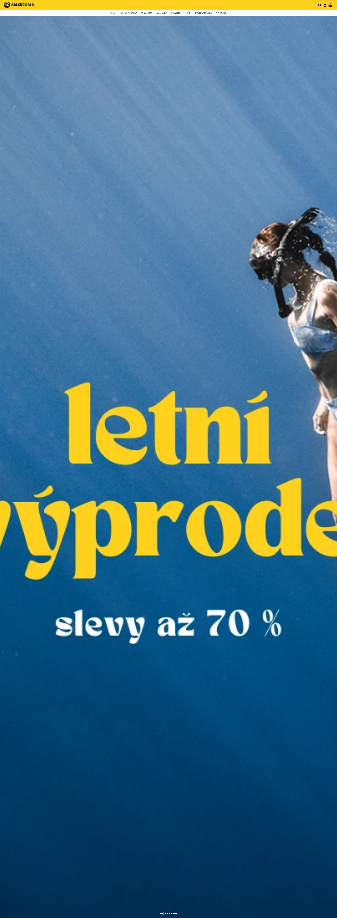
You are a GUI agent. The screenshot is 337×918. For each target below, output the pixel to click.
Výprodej (221, 12)
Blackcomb (21, 5)
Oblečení (175, 12)
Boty (114, 12)
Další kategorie (203, 12)
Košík (330, 5)
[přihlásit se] (325, 5)
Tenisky (168, 900)
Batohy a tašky (129, 12)
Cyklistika (146, 12)
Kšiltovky (162, 12)
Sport (188, 12)
